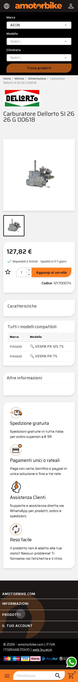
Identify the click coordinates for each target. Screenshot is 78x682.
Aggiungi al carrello (51, 272)
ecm (42, 649)
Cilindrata (13, 50)
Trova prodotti (39, 68)
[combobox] (39, 25)
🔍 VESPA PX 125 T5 (46, 346)
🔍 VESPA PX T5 (43, 356)
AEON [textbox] (15, 25)
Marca (10, 17)
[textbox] (16, 41)
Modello (12, 33)
